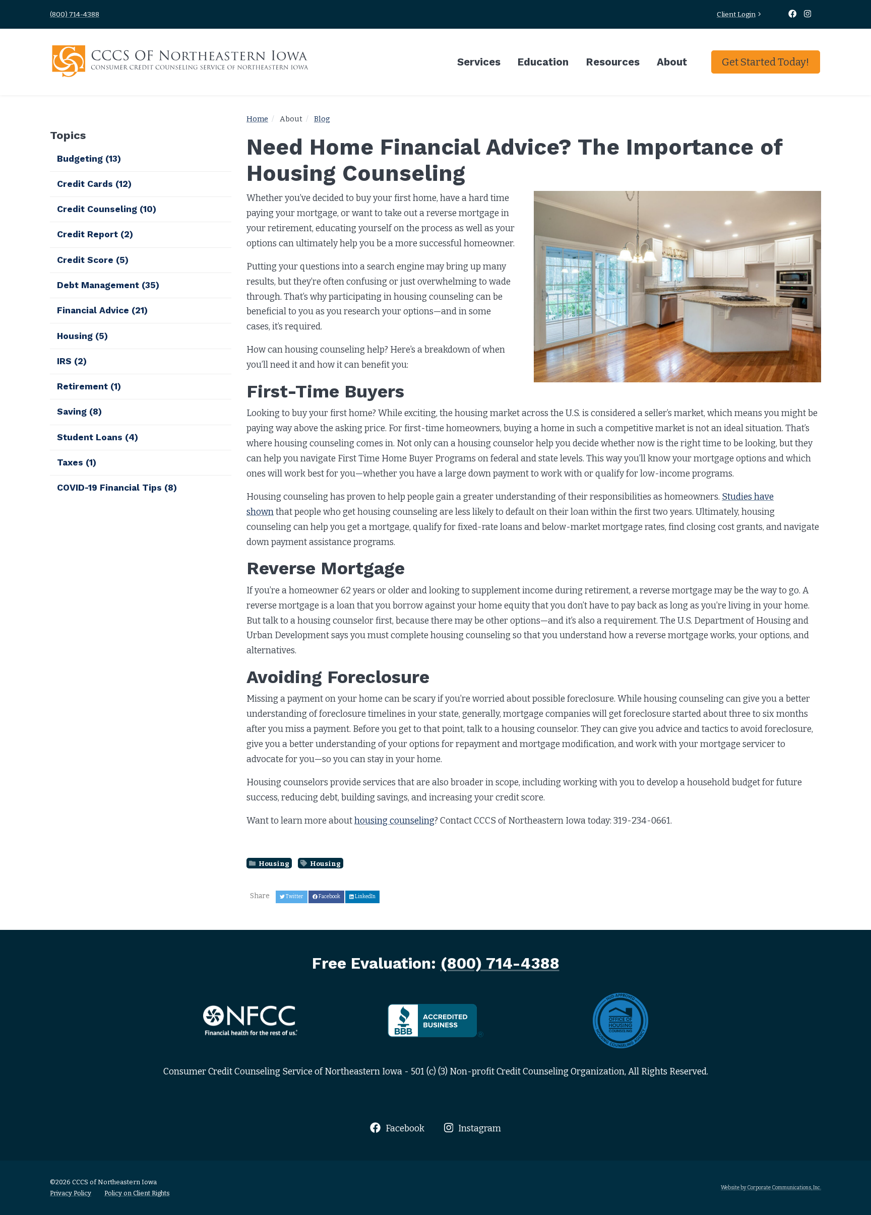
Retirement (89, 386)
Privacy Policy (70, 1193)
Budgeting (89, 159)
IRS (72, 361)
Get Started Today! (765, 62)
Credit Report (95, 234)
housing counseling (394, 821)
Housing (273, 863)
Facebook (404, 1128)
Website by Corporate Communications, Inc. (771, 1187)
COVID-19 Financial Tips (117, 488)
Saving (79, 412)
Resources (613, 62)
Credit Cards (94, 184)
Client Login (736, 14)
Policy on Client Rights (137, 1193)
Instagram (478, 1128)
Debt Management (108, 285)
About (672, 62)
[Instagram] (807, 14)
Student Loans (97, 437)
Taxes (76, 462)
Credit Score (93, 260)
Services (479, 62)
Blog (322, 118)
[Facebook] (793, 14)
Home (257, 118)
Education (543, 62)
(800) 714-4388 (74, 14)
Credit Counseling (106, 209)
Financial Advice (102, 310)
